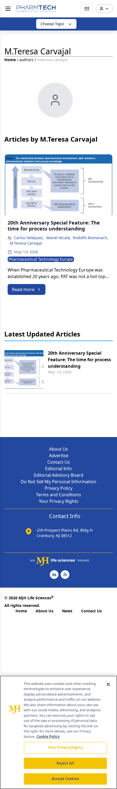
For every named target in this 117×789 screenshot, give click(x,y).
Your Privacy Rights (58, 501)
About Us (58, 449)
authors (26, 59)
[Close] (108, 684)
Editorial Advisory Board (58, 475)
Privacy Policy (58, 488)
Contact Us (58, 462)
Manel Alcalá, (58, 237)
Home (10, 59)
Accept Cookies (65, 778)
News (67, 610)
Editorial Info (58, 469)
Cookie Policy (48, 736)
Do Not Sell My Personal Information (58, 482)
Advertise (58, 456)
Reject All (65, 763)
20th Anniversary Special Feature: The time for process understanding (79, 359)
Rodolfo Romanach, (90, 237)
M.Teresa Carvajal (26, 243)
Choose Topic (52, 23)
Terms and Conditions (58, 495)
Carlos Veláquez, (29, 237)
